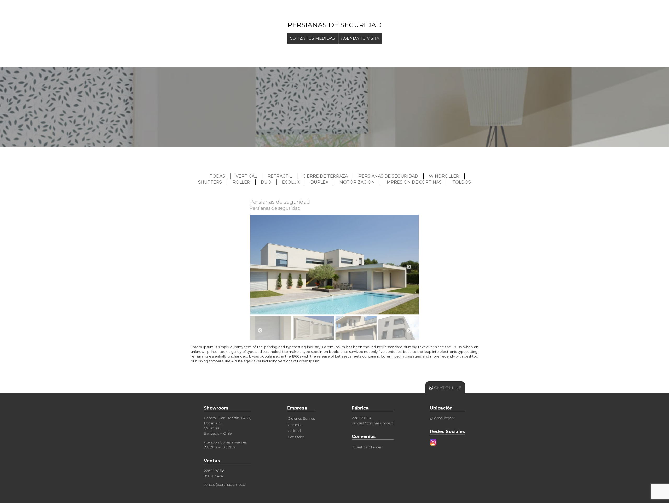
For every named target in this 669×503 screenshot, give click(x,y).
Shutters (210, 182)
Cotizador (296, 437)
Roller (241, 182)
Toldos (461, 182)
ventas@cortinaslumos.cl (225, 484)
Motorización (357, 182)
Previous (260, 267)
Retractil (280, 176)
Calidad (294, 430)
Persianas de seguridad (388, 176)
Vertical (246, 176)
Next (409, 267)
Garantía (295, 424)
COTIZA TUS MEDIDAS (312, 38)
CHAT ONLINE (447, 387)
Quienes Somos (301, 418)
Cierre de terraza (325, 176)
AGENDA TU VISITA (360, 38)
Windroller (444, 176)
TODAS (217, 176)
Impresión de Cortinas (413, 182)
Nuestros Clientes (367, 447)
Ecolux (291, 182)
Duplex (319, 182)
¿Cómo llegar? (442, 418)
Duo (266, 182)
